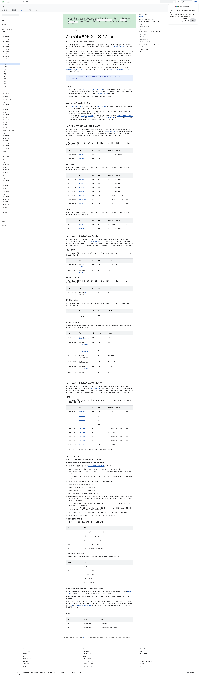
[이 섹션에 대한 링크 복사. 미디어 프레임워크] (79, 165)
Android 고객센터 (144, 651)
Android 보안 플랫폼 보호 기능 (74, 69)
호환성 (36, 10)
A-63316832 (82, 191)
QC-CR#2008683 (83, 374)
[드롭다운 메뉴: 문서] (17, 2)
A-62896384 (82, 183)
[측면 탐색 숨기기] (18, 673)
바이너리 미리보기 (27, 658)
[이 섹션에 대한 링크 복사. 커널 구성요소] (76, 250)
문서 (14, 2)
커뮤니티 (33, 672)
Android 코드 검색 (26, 2)
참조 (66, 10)
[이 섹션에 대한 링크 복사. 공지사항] (74, 87)
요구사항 (25, 654)
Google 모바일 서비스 (109, 118)
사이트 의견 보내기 (61, 672)
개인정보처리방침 (52, 672)
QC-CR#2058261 (83, 339)
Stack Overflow (144, 663)
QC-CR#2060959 (83, 344)
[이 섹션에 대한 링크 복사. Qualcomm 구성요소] (81, 322)
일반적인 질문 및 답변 (102, 93)
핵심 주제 (29, 10)
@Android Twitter (86, 651)
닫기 (185, 20)
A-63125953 (82, 187)
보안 (21, 10)
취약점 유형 (108, 131)
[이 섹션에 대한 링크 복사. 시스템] (72, 210)
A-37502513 (82, 228)
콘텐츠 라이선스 (85, 637)
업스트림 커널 (82, 266)
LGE (72, 605)
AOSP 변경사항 (126, 22)
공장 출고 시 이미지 (27, 661)
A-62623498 (82, 155)
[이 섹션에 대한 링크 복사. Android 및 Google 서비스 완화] (93, 103)
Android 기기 (46, 10)
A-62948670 (82, 204)
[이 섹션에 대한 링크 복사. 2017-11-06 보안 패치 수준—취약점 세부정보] (103, 383)
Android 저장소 (26, 651)
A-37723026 (82, 224)
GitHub (24, 666)
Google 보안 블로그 (86, 658)
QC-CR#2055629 (83, 368)
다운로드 (25, 656)
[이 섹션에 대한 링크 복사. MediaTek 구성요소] (80, 278)
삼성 (69, 605)
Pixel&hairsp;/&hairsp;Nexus (84, 605)
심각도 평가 (109, 62)
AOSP (67, 31)
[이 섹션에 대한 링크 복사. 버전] (71, 614)
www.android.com (144, 658)
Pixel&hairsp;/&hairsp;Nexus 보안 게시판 (92, 90)
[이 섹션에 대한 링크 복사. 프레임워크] (74, 140)
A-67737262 (82, 412)
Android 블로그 (85, 656)
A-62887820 (82, 179)
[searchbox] (10, 15)
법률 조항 (38, 672)
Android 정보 (26, 672)
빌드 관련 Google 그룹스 (87, 663)
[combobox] (168, 1)
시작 (193, 20)
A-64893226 (82, 196)
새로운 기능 (4, 10)
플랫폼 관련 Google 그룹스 (88, 661)
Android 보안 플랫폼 (102, 106)
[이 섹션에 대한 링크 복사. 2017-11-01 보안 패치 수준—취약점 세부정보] (103, 126)
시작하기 (14, 10)
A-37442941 (82, 159)
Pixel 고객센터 (143, 654)
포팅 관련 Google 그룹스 (87, 666)
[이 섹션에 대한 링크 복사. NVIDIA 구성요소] (79, 300)
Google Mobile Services (146, 661)
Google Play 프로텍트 (76, 106)
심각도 (113, 131)
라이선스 (44, 672)
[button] (9, 25)
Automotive (57, 10)
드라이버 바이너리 (27, 663)
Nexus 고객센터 (144, 656)
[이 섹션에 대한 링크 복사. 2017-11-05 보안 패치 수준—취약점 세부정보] (103, 236)
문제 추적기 (143, 666)
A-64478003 (82, 200)
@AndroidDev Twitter (87, 654)
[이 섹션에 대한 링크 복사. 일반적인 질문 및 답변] (84, 456)
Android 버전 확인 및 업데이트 (118, 47)
